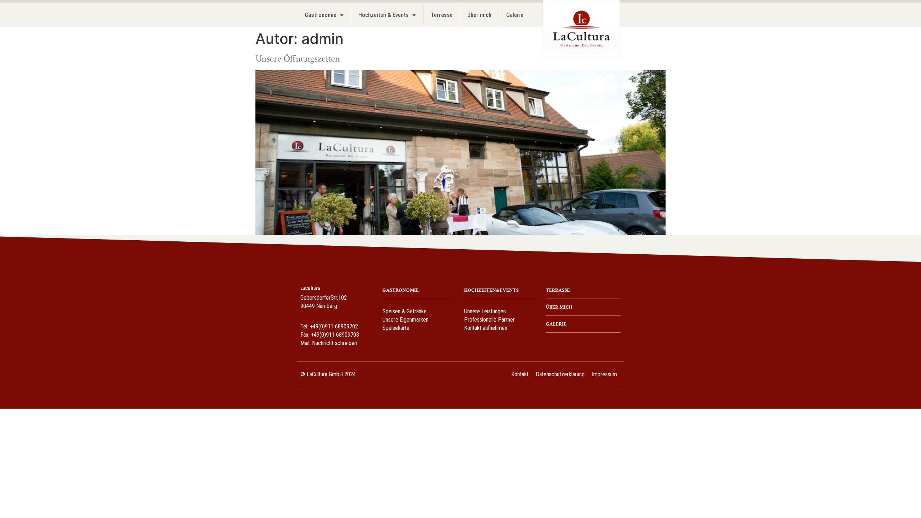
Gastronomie (320, 15)
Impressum (604, 374)
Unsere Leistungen (485, 311)
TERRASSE (558, 290)
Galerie (514, 15)
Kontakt (519, 374)
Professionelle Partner (489, 319)
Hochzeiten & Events (383, 15)
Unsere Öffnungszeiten (297, 59)
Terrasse (442, 15)
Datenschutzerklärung (560, 374)
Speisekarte (395, 327)
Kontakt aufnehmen (485, 327)
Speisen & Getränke (404, 311)
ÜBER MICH (559, 307)
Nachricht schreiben (334, 343)
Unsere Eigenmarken (405, 319)
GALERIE (556, 324)
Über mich (479, 15)
